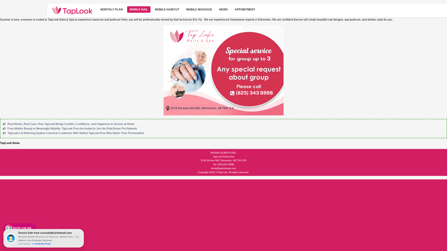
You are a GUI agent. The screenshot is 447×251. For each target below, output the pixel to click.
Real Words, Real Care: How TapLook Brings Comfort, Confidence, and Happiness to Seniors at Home (71, 124)
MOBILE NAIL (139, 9)
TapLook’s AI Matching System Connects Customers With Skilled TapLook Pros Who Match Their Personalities (76, 133)
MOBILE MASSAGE (199, 9)
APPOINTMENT (245, 9)
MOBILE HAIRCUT (167, 9)
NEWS (223, 9)
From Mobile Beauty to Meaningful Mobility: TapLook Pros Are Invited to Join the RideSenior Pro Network (72, 128)
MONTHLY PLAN (111, 9)
